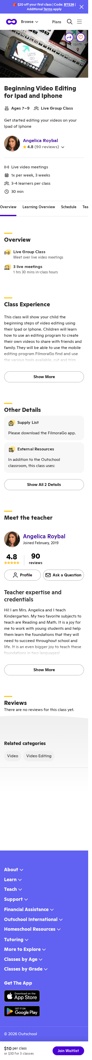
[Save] (80, 37)
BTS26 (69, 4)
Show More (44, 376)
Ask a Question (67, 575)
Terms (47, 9)
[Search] (69, 21)
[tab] (8, 207)
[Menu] (79, 21)
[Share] (69, 37)
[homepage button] (11, 21)
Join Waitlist (68, 1051)
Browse (27, 21)
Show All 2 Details (44, 484)
